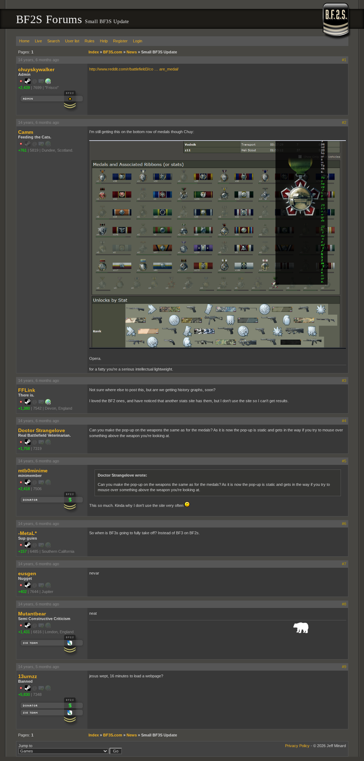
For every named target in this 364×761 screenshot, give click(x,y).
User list (72, 41)
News (132, 52)
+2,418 (24, 489)
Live (38, 41)
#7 (344, 564)
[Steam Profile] (28, 82)
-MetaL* (27, 533)
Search (53, 41)
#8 (344, 604)
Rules (90, 41)
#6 (344, 523)
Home (24, 41)
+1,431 (24, 632)
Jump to (25, 746)
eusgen (27, 573)
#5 (344, 461)
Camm (25, 132)
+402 (22, 591)
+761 (22, 150)
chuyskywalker (36, 69)
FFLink (26, 390)
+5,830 (24, 694)
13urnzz (27, 676)
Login (137, 41)
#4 (344, 421)
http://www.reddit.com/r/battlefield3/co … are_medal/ (133, 69)
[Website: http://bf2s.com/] (48, 82)
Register (120, 41)
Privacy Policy (297, 746)
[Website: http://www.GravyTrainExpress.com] (48, 403)
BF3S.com (112, 52)
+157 (22, 551)
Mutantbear (32, 613)
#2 (344, 122)
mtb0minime (33, 470)
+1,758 (24, 448)
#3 (344, 380)
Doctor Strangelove (41, 430)
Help (104, 41)
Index (94, 52)
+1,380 (24, 408)
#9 (344, 667)
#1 (344, 60)
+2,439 (24, 87)
